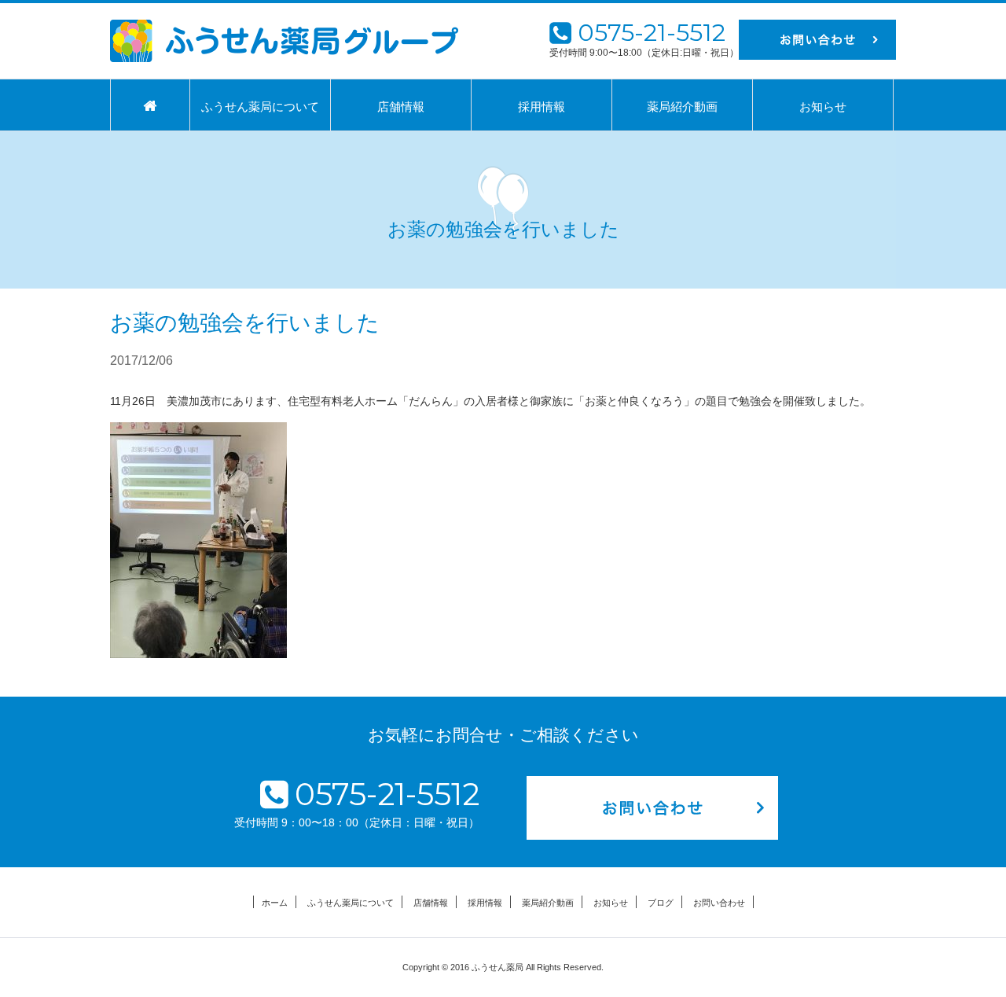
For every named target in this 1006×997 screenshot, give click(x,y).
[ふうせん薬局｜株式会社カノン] (284, 41)
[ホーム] (150, 105)
